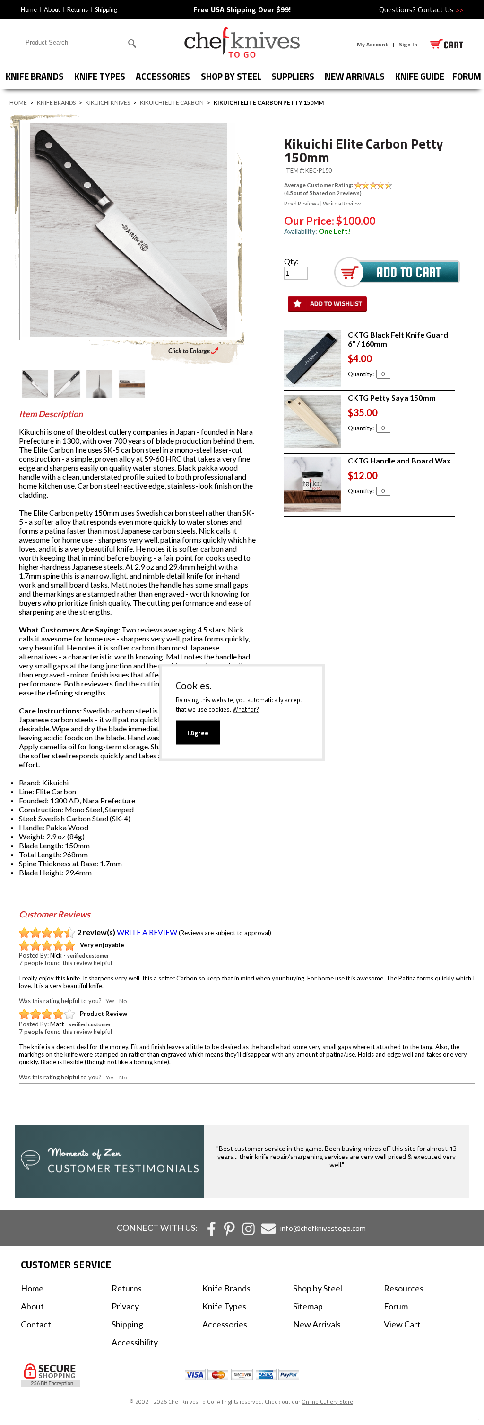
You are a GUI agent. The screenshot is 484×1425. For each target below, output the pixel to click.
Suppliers (292, 76)
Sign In (408, 44)
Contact (36, 1324)
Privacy (125, 1306)
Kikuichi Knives (108, 102)
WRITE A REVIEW (147, 932)
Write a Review (342, 203)
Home (29, 9)
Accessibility (135, 1342)
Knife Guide (419, 76)
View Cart (402, 1324)
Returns (77, 9)
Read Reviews (301, 203)
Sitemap (308, 1306)
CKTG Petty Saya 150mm (392, 397)
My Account (372, 44)
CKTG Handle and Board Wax (399, 460)
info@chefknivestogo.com (323, 1228)
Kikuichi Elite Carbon (172, 102)
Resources (404, 1288)
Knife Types (99, 76)
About (52, 9)
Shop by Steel (231, 76)
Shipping (106, 9)
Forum (396, 1306)
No (123, 1001)
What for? (246, 709)
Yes (110, 1001)
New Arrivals (355, 76)
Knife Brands (35, 76)
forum (466, 76)
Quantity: (361, 374)
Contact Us (440, 9)
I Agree (197, 733)
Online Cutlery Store (327, 1401)
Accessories (163, 76)
